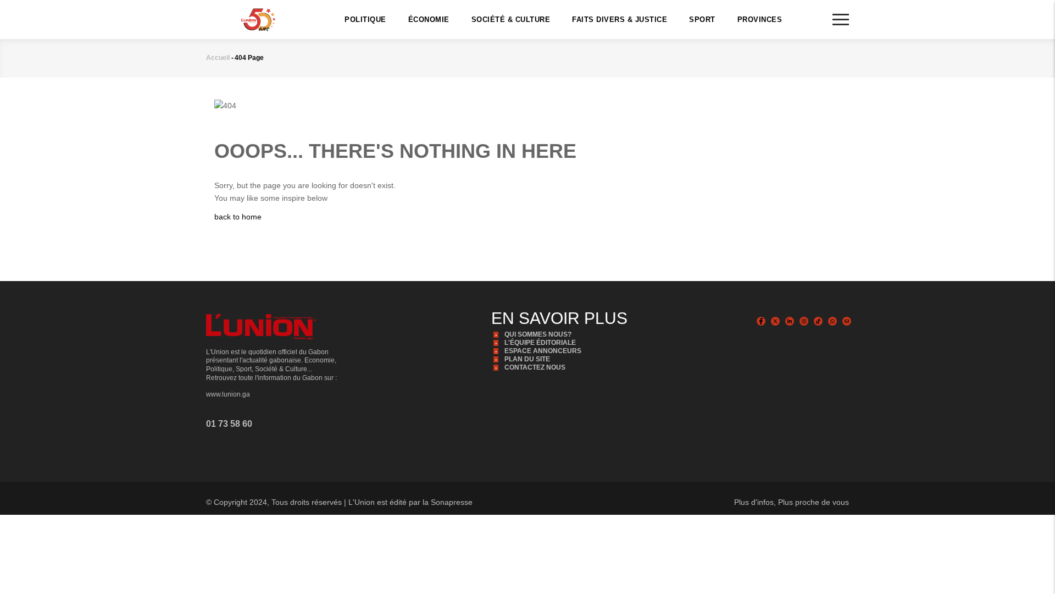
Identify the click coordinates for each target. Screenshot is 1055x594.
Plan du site (527, 359)
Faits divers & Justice (619, 19)
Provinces (759, 19)
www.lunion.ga (228, 394)
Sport (702, 19)
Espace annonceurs (542, 351)
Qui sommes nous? (537, 334)
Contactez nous (534, 367)
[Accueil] (258, 18)
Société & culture (511, 19)
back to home (238, 216)
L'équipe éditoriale (540, 342)
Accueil (218, 58)
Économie (428, 19)
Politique (365, 19)
